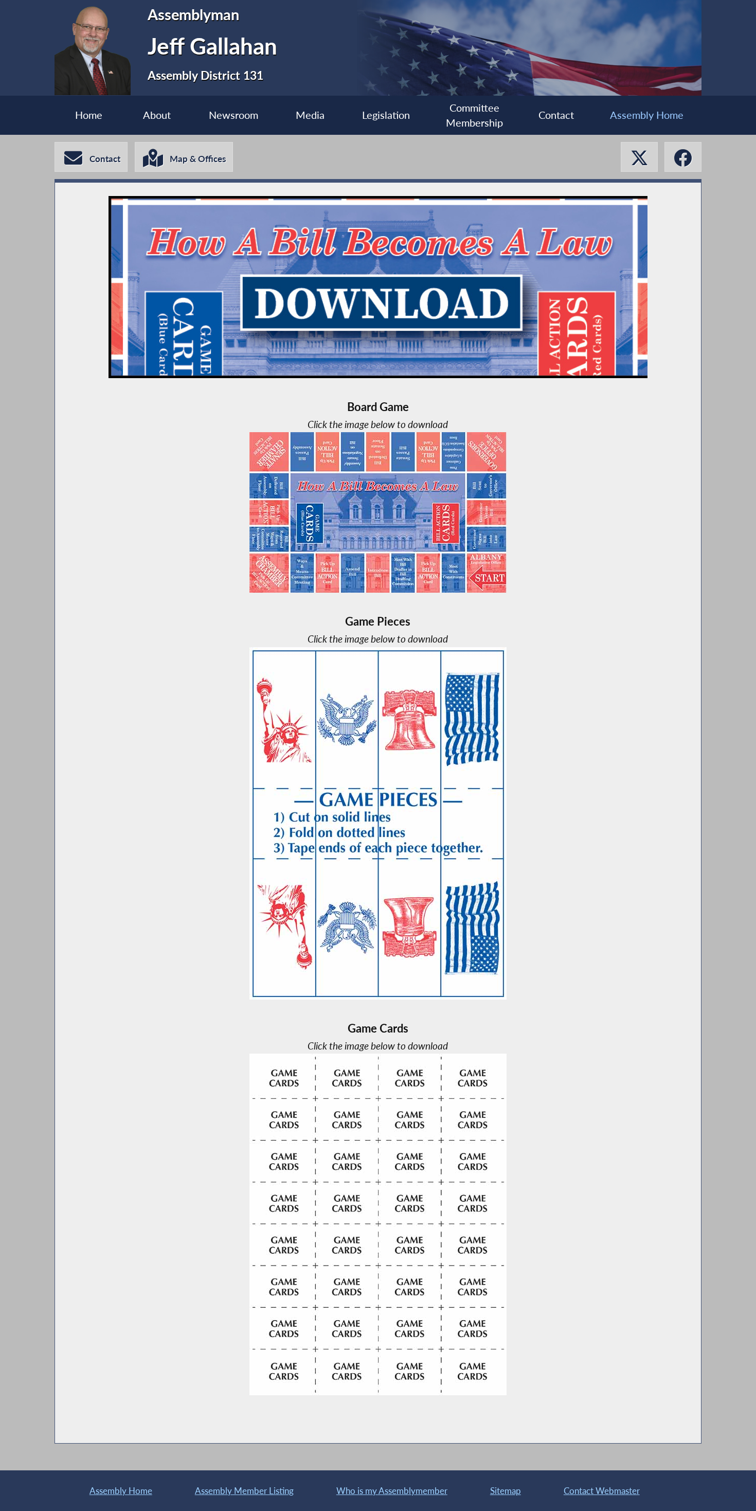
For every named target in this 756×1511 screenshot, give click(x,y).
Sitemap (505, 1490)
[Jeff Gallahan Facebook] (682, 157)
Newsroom (233, 115)
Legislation (386, 115)
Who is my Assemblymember (391, 1490)
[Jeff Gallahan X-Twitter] (639, 157)
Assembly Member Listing (244, 1490)
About (157, 115)
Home (88, 115)
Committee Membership (474, 115)
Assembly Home (646, 115)
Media (310, 115)
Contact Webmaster (602, 1490)
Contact (556, 115)
